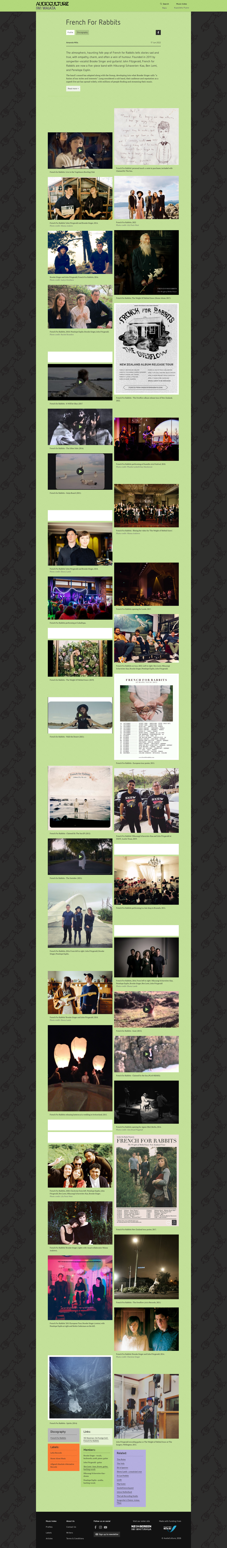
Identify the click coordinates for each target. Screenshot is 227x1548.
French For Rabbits (58, 1438)
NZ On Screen (141, 1527)
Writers (69, 1532)
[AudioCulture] (52, 6)
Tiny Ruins (121, 1459)
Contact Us (71, 1527)
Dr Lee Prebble (123, 1476)
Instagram (100, 1527)
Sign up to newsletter (108, 1534)
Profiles (49, 1527)
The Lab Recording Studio (127, 1496)
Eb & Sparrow (122, 1467)
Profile (70, 32)
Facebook (158, 32)
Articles (49, 1538)
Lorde (119, 1480)
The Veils (120, 1463)
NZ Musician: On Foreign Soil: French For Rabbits (96, 1439)
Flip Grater (121, 1484)
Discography (82, 32)
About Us (70, 1521)
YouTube (105, 1527)
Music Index (51, 1521)
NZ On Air (170, 1528)
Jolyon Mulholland (124, 1492)
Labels (49, 1532)
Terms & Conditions (75, 1538)
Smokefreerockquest (125, 1488)
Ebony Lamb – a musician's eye (129, 1471)
